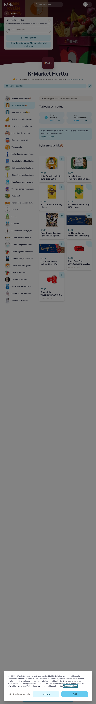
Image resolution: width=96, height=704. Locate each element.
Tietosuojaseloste (70, 686)
